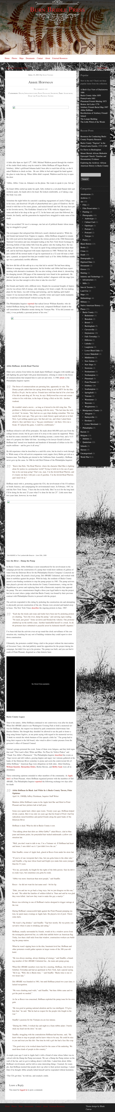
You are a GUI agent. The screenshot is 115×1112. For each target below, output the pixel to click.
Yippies (50, 96)
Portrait (88, 229)
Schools (84, 446)
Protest (44, 96)
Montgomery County (91, 410)
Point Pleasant (44, 93)
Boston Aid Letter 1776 (90, 104)
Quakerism (87, 442)
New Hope (89, 364)
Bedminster (89, 315)
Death (21, 93)
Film (84, 204)
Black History (86, 243)
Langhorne (89, 347)
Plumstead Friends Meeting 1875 (94, 101)
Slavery (84, 449)
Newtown (88, 368)
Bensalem (88, 319)
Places (83, 309)
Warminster (89, 399)
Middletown (89, 357)
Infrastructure (30, 93)
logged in (23, 1089)
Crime (83, 251)
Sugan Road (102, 68)
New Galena (89, 361)
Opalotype (89, 225)
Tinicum (88, 396)
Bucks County (88, 312)
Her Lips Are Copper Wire (17, 68)
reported (30, 303)
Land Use (84, 290)
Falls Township (91, 336)
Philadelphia (87, 427)
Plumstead (89, 378)
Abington (88, 413)
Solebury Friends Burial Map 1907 (94, 107)
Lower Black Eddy (92, 350)
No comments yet (41, 89)
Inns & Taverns (87, 287)
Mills (85, 283)
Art (82, 201)
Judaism (86, 438)
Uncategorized (86, 453)
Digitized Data (86, 262)
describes (35, 608)
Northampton (90, 375)
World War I (85, 457)
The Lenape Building (89, 119)
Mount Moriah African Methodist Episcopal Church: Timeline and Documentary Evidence (94, 156)
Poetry (85, 239)
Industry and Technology (90, 276)
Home (7, 58)
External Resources (59, 58)
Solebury (54, 93)
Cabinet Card (90, 222)
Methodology (86, 298)
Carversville (89, 329)
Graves (83, 269)
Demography (86, 258)
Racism (83, 431)
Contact (40, 58)
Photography (88, 215)
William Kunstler (13, 766)
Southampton (90, 389)
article (62, 377)
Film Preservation (90, 208)
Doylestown (89, 333)
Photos (14, 58)
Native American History (90, 305)
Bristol (87, 322)
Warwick (88, 403)
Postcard (88, 232)
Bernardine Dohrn (28, 766)
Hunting (84, 273)
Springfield (89, 392)
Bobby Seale (57, 766)
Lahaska (88, 343)
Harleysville (89, 417)
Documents (30, 58)
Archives (84, 198)
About (47, 58)
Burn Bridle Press (57, 8)
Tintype (88, 236)
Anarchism (68, 93)
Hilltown (88, 340)
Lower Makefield (91, 354)
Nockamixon (90, 371)
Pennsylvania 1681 (88, 98)
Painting (86, 211)
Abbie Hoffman (87, 110)
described (58, 755)
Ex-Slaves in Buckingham (91, 149)
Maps (21, 58)
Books (83, 247)
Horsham (88, 420)
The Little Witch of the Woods (93, 121)
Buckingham (90, 326)
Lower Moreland (91, 424)
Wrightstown (90, 406)
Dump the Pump (34, 96)
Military (84, 301)
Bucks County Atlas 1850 (91, 95)
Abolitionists (86, 194)
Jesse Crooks (48, 75)
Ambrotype (89, 218)
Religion (84, 435)
